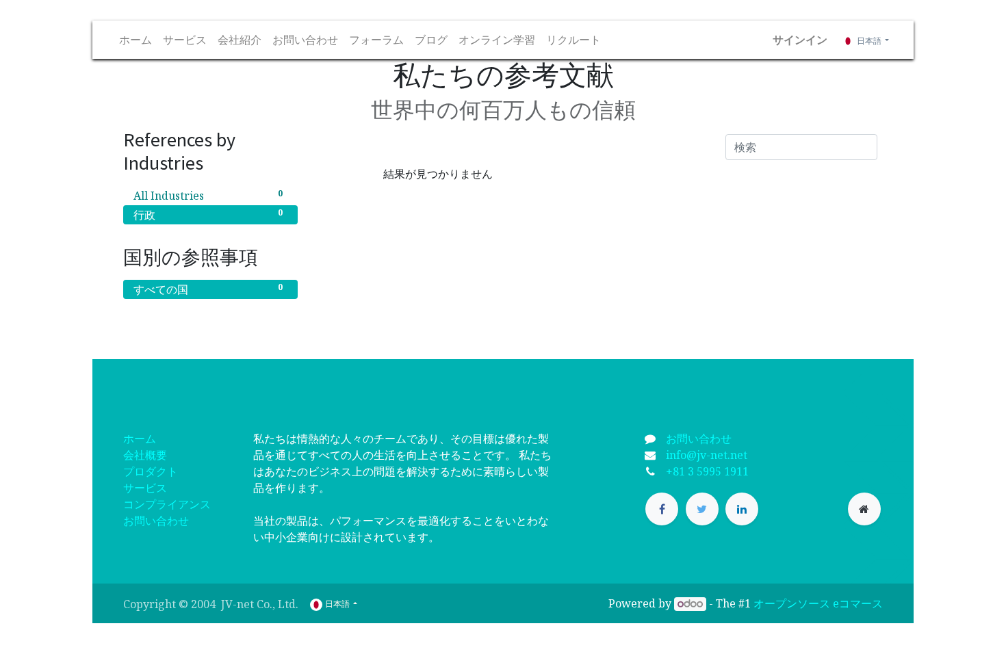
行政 (208, 214)
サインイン (800, 40)
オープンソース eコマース (818, 603)
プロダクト (150, 471)
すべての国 (208, 289)
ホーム (139, 438)
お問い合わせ (156, 520)
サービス (145, 487)
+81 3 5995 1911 (707, 471)
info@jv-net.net (706, 454)
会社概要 (145, 454)
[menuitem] (135, 39)
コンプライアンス (167, 504)
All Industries (208, 195)
